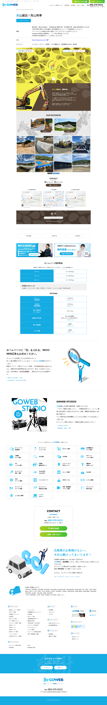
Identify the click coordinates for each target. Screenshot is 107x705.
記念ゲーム (60, 667)
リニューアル (31, 610)
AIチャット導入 (31, 616)
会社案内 (73, 5)
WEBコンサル (12, 629)
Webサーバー (12, 625)
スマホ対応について (14, 620)
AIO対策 (11, 616)
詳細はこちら (70, 300)
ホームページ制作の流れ (15, 645)
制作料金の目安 (31, 647)
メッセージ (46, 667)
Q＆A (29, 645)
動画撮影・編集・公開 (64, 428)
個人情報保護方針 (53, 625)
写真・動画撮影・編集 (33, 634)
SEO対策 (30, 614)
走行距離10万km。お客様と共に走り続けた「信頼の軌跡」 (69, 576)
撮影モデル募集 (52, 636)
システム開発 (31, 629)
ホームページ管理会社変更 (34, 631)
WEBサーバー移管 (13, 631)
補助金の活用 (31, 620)
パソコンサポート (13, 634)
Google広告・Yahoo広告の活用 (17, 380)
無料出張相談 (54, 528)
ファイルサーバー (32, 627)
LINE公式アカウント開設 (15, 636)
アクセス (51, 614)
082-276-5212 (96, 5)
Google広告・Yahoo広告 (34, 623)
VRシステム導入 (13, 618)
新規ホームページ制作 (14, 610)
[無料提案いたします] (72, 250)
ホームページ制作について (56, 5)
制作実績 (67, 5)
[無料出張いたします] (34, 250)
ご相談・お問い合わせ (53, 534)
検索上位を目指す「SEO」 (16, 377)
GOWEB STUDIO (63, 425)
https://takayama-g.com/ (39, 40)
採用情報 (51, 634)
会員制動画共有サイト (33, 618)
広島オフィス (75, 636)
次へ (78, 235)
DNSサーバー (12, 627)
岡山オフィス (75, 639)
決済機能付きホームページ (34, 612)
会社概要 (51, 610)
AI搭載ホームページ (14, 614)
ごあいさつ (51, 612)
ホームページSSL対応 (33, 625)
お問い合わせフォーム (54, 623)
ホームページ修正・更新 (15, 623)
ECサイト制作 (80, 5)
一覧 (54, 235)
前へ (29, 235)
